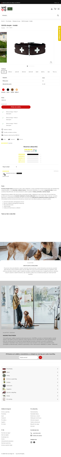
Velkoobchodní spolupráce (7, 441)
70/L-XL (55, 71)
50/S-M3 (31, 71)
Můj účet (32, 426)
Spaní (2, 416)
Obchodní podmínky (6, 443)
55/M (37, 71)
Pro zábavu (3, 420)
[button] (4, 143)
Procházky (8, 21)
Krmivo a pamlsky (5, 411)
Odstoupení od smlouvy (35, 418)
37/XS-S (10, 71)
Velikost (3, 68)
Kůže (43, 77)
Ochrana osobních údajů (6, 445)
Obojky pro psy (16, 21)
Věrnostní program (34, 420)
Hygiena (3, 422)
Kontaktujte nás (4, 437)
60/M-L (43, 71)
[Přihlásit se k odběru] (40, 357)
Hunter (3, 27)
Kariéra (3, 439)
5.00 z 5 (35, 149)
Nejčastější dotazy (34, 413)
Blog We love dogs (34, 424)
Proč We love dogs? (5, 432)
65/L (49, 71)
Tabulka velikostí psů (35, 422)
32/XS (4, 71)
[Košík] (55, 9)
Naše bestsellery (34, 411)
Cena (2, 97)
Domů (3, 21)
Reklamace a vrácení (35, 416)
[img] (6, 171)
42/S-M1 (17, 71)
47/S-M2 (24, 71)
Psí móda (3, 424)
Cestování (3, 418)
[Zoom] (51, 62)
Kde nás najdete (5, 434)
